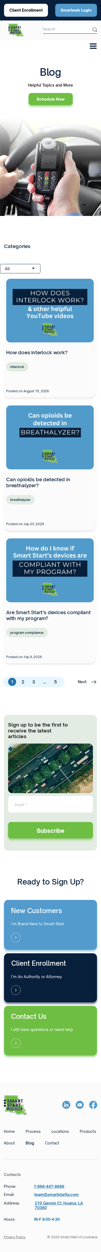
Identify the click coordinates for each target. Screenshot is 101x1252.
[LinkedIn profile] (66, 1105)
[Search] (95, 28)
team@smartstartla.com (56, 1194)
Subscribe (50, 830)
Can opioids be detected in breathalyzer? (38, 482)
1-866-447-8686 (49, 1186)
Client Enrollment (26, 10)
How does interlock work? (37, 352)
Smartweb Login (76, 10)
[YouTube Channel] (80, 1105)
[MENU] (91, 44)
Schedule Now (51, 99)
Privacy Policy (15, 1237)
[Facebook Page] (93, 1105)
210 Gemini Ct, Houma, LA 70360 (59, 1205)
